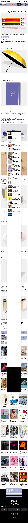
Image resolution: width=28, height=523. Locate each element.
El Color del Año (17, 109)
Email (7, 37)
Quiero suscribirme (14, 495)
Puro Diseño (4, 39)
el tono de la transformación (6, 147)
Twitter (23, 1)
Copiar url (9, 37)
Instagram (20, 1)
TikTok (24, 1)
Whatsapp (1, 37)
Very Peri (11, 109)
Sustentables (15, 2)
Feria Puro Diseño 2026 (15, 3)
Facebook (21, 1)
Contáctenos (14, 519)
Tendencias (3, 35)
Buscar (26, 1)
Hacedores (15, 1)
